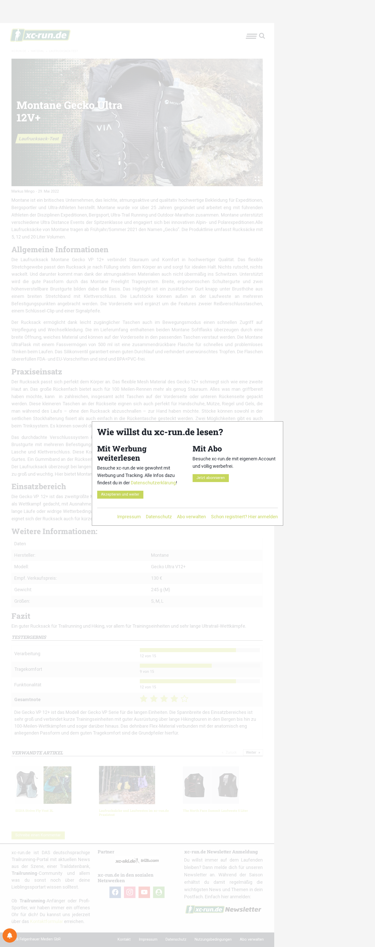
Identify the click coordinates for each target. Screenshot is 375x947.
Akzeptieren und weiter (120, 494)
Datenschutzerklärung (153, 482)
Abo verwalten (191, 516)
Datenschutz (159, 516)
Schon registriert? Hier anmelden (244, 516)
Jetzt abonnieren (210, 478)
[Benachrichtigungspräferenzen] (10, 935)
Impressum (129, 516)
